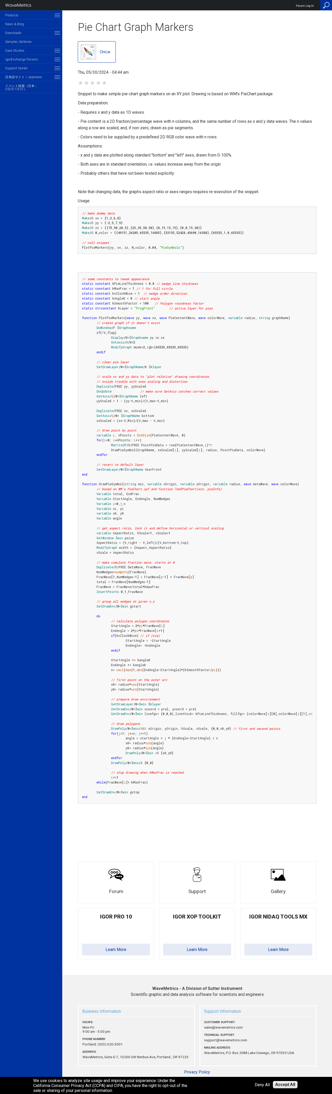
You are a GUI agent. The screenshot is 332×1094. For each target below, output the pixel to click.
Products (12, 15)
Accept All (285, 1084)
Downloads (13, 33)
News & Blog (14, 24)
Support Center (16, 68)
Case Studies (14, 50)
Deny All (262, 1084)
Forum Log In (305, 6)
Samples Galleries (18, 42)
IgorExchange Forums (21, 59)
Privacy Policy (197, 1072)
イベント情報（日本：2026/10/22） (21, 87)
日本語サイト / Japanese (23, 77)
